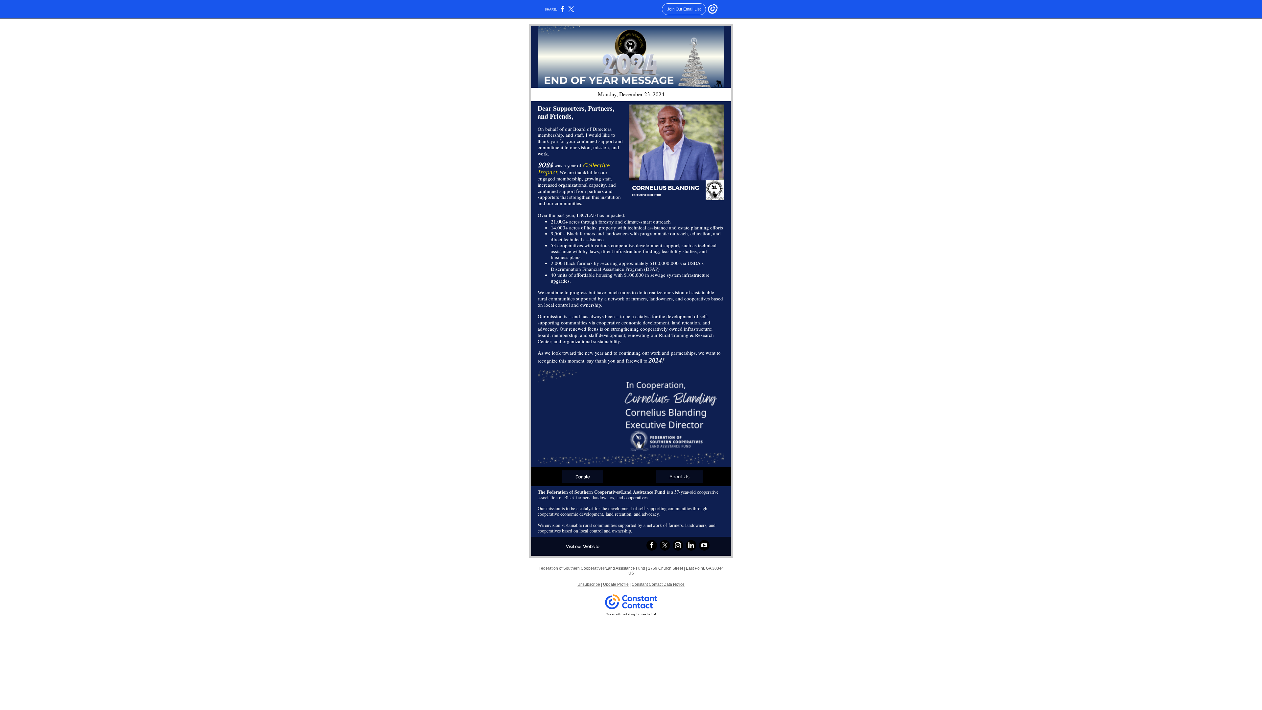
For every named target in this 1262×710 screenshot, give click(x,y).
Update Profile (616, 584)
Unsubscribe (588, 584)
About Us (679, 476)
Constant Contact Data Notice (658, 584)
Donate (582, 476)
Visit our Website (582, 546)
